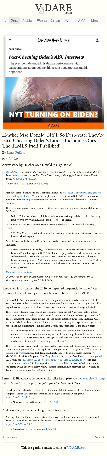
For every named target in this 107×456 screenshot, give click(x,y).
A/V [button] (81, 21)
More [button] (95, 21)
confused (15, 263)
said (56, 249)
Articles (27, 21)
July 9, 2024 (42, 183)
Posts (14, 21)
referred (44, 256)
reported (97, 356)
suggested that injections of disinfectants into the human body (54, 359)
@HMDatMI (12, 171)
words (22, 352)
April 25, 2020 (51, 402)
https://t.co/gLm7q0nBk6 (25, 178)
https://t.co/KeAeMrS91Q (20, 397)
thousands (10, 352)
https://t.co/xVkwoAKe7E (20, 424)
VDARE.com (76, 448)
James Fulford (16, 153)
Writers (42, 21)
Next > (100, 437)
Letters (55, 21)
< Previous (9, 437)
